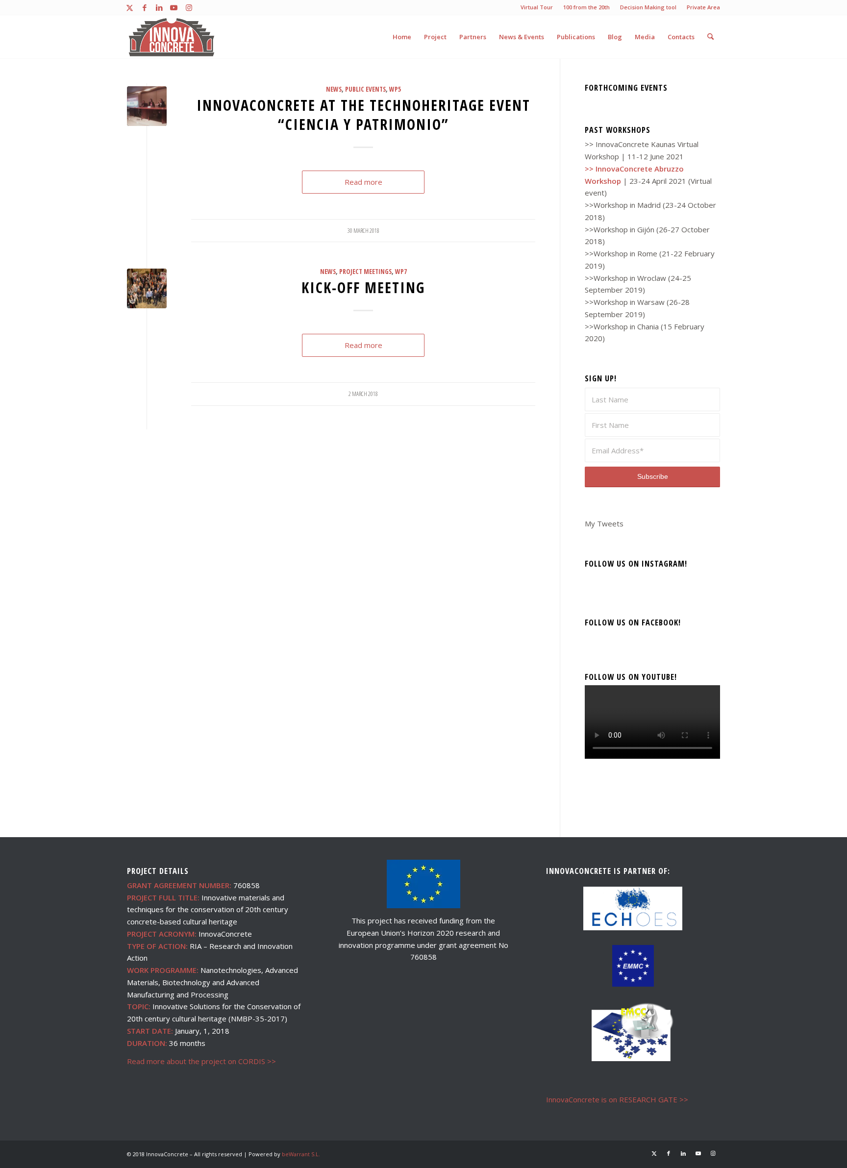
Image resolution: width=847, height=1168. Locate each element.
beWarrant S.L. (301, 1154)
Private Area (703, 7)
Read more (363, 182)
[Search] (710, 36)
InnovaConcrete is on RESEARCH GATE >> (617, 1099)
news (334, 89)
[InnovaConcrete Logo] (172, 36)
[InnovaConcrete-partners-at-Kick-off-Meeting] (147, 288)
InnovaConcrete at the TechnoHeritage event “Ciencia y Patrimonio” (363, 114)
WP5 (395, 89)
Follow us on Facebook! (633, 622)
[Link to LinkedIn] (159, 7)
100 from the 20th (586, 7)
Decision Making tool (648, 7)
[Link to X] (130, 7)
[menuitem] (537, 7)
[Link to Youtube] (174, 7)
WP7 (401, 271)
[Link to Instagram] (188, 7)
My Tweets (604, 523)
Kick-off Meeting (363, 287)
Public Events (365, 89)
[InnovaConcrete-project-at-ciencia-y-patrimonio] (147, 106)
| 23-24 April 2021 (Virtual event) (648, 181)
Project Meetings (365, 271)
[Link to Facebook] (144, 7)
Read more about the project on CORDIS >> (201, 1061)
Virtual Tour (537, 7)
